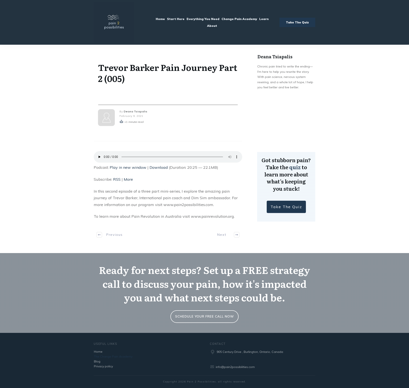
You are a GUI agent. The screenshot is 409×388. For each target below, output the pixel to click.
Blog (97, 361)
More (128, 179)
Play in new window (128, 167)
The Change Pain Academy (113, 356)
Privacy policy (103, 366)
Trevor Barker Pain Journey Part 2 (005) (167, 72)
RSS (117, 179)
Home (98, 352)
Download (159, 167)
